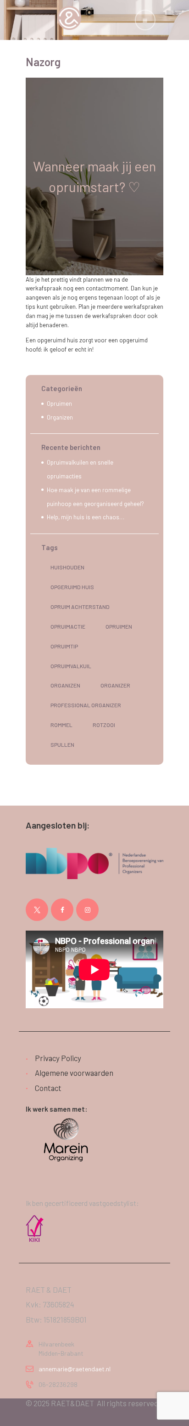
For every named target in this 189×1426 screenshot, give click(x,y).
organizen (65, 685)
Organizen (60, 417)
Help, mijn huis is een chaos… (85, 517)
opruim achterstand (80, 606)
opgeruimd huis (72, 587)
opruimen (119, 626)
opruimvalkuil (70, 666)
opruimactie (67, 626)
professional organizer (85, 705)
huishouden (67, 567)
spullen (62, 744)
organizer (115, 685)
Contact (48, 1087)
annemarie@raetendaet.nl (75, 1369)
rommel (61, 725)
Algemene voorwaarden (74, 1072)
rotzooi (104, 725)
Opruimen (59, 403)
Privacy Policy (58, 1057)
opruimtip (64, 646)
